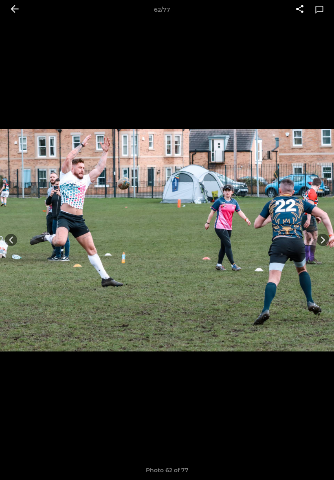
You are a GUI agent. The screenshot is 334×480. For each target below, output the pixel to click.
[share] (300, 9)
